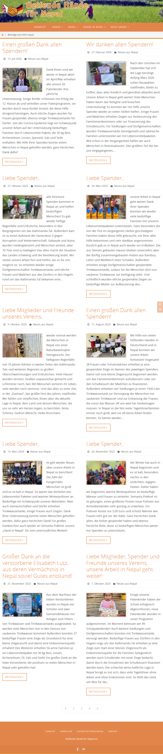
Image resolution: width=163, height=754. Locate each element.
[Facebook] (159, 305)
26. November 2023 (103, 448)
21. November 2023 (19, 580)
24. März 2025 (100, 184)
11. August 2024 (101, 322)
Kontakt (112, 727)
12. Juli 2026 (15, 58)
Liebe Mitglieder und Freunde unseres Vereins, (38, 311)
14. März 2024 (16, 448)
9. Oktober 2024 (17, 322)
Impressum (66, 727)
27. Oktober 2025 (18, 184)
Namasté (50, 727)
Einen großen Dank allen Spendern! (32, 47)
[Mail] (159, 310)
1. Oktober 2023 (101, 580)
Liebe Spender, (20, 177)
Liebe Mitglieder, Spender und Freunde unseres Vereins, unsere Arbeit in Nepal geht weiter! (122, 562)
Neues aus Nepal (38, 58)
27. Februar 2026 (102, 52)
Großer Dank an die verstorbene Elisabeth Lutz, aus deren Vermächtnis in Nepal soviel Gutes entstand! (37, 562)
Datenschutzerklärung (90, 727)
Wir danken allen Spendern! (119, 44)
